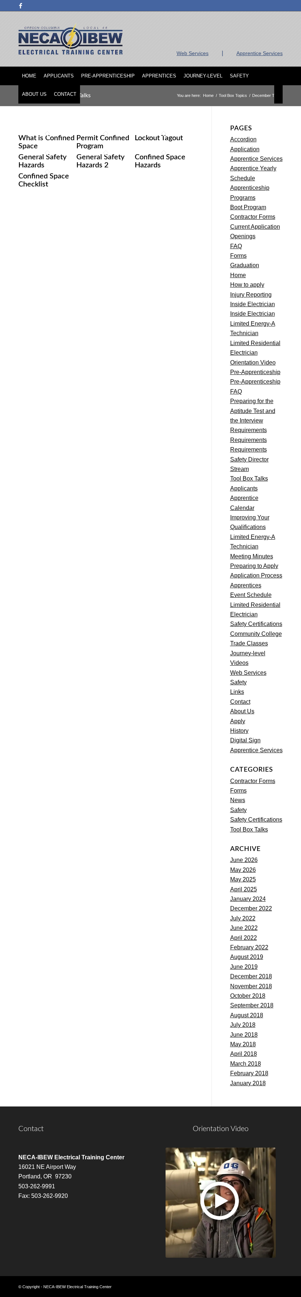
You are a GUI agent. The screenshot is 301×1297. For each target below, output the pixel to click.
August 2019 (246, 957)
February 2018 (249, 1073)
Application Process (256, 575)
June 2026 (244, 860)
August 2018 (246, 1015)
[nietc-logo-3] (70, 38)
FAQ (236, 246)
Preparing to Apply (254, 566)
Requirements (248, 430)
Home (238, 275)
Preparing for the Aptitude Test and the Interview (252, 411)
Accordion (243, 139)
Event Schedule (251, 595)
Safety (238, 682)
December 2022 (251, 908)
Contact (240, 702)
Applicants (244, 488)
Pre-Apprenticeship (255, 372)
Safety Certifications (256, 624)
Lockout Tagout (159, 138)
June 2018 (244, 1035)
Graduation (244, 265)
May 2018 (243, 1044)
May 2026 (243, 870)
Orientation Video (253, 362)
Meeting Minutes (251, 556)
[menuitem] (29, 76)
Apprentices (245, 585)
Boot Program (248, 207)
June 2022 (244, 928)
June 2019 (244, 967)
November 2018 (251, 986)
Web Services (192, 53)
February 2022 (249, 947)
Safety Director (249, 459)
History (239, 731)
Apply (237, 721)
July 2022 (242, 918)
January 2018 (248, 1083)
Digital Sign (245, 740)
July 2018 (242, 1025)
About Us (242, 711)
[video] (221, 1203)
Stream (239, 469)
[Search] (278, 94)
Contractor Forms (252, 217)
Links (237, 692)
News (237, 800)
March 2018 (245, 1064)
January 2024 (248, 899)
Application (245, 149)
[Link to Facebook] (20, 5)
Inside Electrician (252, 304)
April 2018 (243, 1054)
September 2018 (251, 1005)
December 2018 (251, 976)
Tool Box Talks (249, 478)
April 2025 (243, 889)
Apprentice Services (259, 53)
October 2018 (247, 996)
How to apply (247, 285)
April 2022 (243, 938)
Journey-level (247, 653)
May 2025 (243, 879)
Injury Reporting (251, 294)
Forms (238, 256)
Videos (239, 663)
